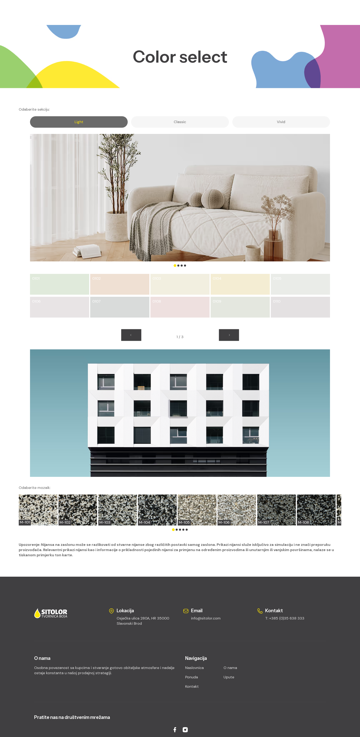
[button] (175, 265)
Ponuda (191, 677)
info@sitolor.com (206, 618)
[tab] (79, 122)
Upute (229, 677)
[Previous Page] (131, 335)
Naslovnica (194, 667)
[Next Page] (229, 335)
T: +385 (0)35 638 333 (284, 618)
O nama (230, 667)
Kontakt (192, 686)
